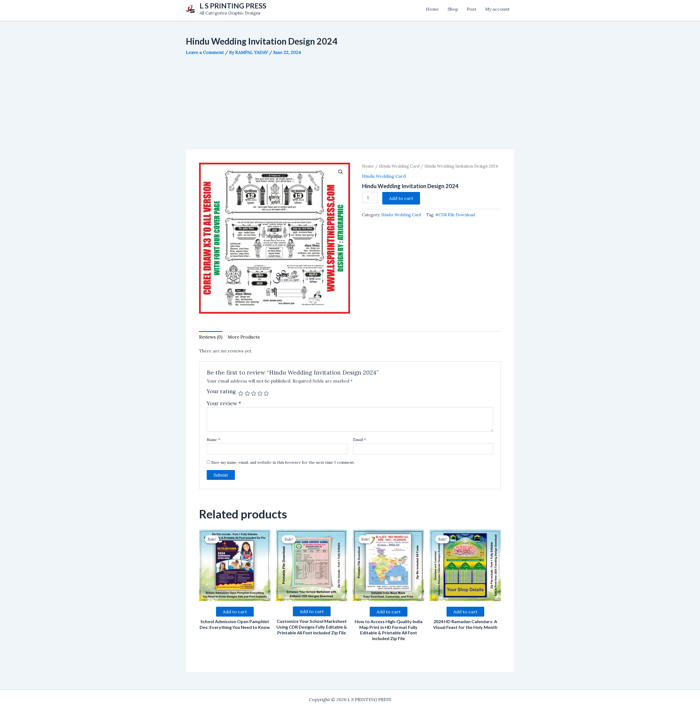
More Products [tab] (244, 337)
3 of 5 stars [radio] (253, 393)
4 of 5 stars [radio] (259, 393)
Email (359, 439)
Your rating (221, 392)
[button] (341, 172)
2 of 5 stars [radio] (247, 393)
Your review (224, 403)
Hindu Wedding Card (399, 166)
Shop (453, 9)
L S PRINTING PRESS (233, 5)
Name (213, 439)
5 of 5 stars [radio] (266, 393)
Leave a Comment (205, 52)
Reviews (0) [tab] (210, 337)
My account (497, 9)
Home (432, 9)
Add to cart (401, 198)
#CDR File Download (455, 214)
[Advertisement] (350, 102)
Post (471, 9)
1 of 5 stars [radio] (240, 393)
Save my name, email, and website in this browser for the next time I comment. (283, 462)
